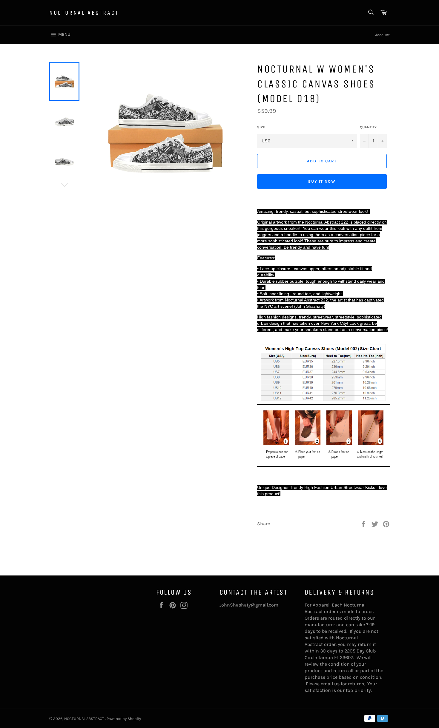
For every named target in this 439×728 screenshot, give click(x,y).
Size (261, 127)
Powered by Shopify (124, 718)
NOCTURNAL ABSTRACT (84, 12)
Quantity (368, 127)
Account (382, 35)
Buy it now (322, 181)
